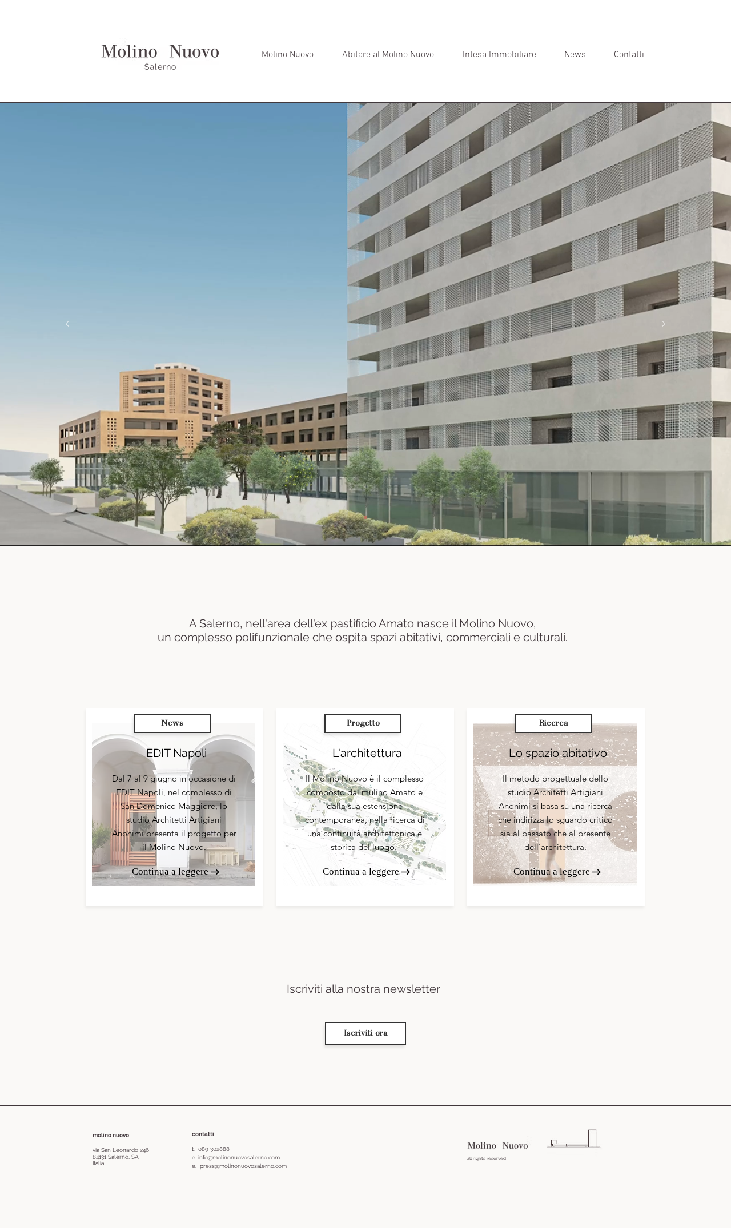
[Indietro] (67, 324)
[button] (172, 723)
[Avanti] (663, 324)
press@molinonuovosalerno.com (243, 1166)
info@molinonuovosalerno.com (239, 1157)
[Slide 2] (365, 517)
